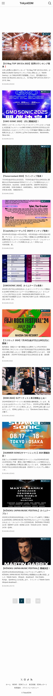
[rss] (31, 679)
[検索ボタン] (49, 3)
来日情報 (32, 684)
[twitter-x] (21, 679)
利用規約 (17, 688)
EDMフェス (23, 684)
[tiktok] (28, 679)
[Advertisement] (26, 17)
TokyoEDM (26, 3)
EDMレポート (42, 684)
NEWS (14, 684)
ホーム (8, 684)
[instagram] (25, 679)
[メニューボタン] (3, 3)
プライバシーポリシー (30, 688)
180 (38, 601)
